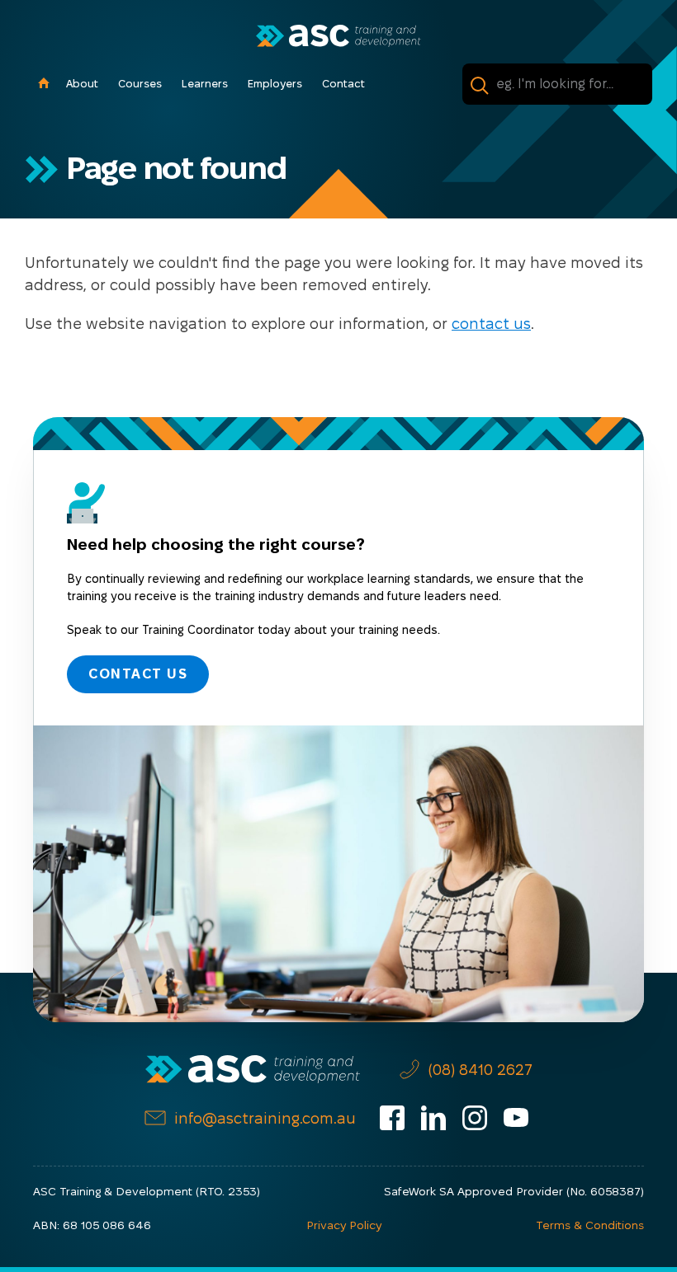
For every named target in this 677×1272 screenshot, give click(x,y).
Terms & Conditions (590, 1225)
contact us (491, 323)
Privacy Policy (343, 1225)
